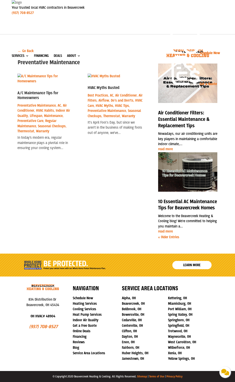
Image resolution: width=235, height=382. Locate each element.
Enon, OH (128, 342)
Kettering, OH (177, 298)
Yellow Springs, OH (181, 358)
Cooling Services (84, 309)
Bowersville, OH (133, 314)
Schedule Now (83, 298)
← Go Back (26, 51)
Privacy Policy (174, 376)
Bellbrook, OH (131, 309)
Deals (58, 55)
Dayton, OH (130, 336)
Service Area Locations (89, 353)
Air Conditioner (126, 95)
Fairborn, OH (130, 347)
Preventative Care (30, 121)
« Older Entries (168, 237)
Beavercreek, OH (133, 303)
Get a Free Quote (85, 325)
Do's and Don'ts (122, 100)
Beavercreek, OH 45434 (42, 305)
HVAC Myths (104, 105)
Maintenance (53, 115)
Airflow (103, 100)
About (71, 55)
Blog (76, 347)
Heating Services (85, 303)
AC (59, 105)
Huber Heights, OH (135, 353)
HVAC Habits (45, 110)
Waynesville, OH (179, 336)
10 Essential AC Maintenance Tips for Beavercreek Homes (187, 204)
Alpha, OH (129, 298)
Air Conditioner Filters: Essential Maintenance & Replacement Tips (184, 119)
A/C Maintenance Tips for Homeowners (37, 96)
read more (165, 149)
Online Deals (81, 331)
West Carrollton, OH (182, 342)
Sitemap (142, 376)
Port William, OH (180, 309)
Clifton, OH (129, 331)
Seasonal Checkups (52, 126)
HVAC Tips (122, 105)
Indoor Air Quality (85, 320)
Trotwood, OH (177, 331)
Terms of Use (156, 376)
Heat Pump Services (87, 314)
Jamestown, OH (133, 358)
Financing (41, 55)
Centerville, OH (132, 325)
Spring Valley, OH (180, 314)
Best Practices (98, 95)
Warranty (42, 131)
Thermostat (25, 131)
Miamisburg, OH (179, 303)
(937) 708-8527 (23, 13)
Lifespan (36, 115)
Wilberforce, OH (179, 347)
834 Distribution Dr (42, 299)
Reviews (79, 342)
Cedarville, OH (132, 320)
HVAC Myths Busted (104, 87)
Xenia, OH (175, 353)
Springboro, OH (179, 320)
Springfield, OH (178, 325)
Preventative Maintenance (36, 105)
